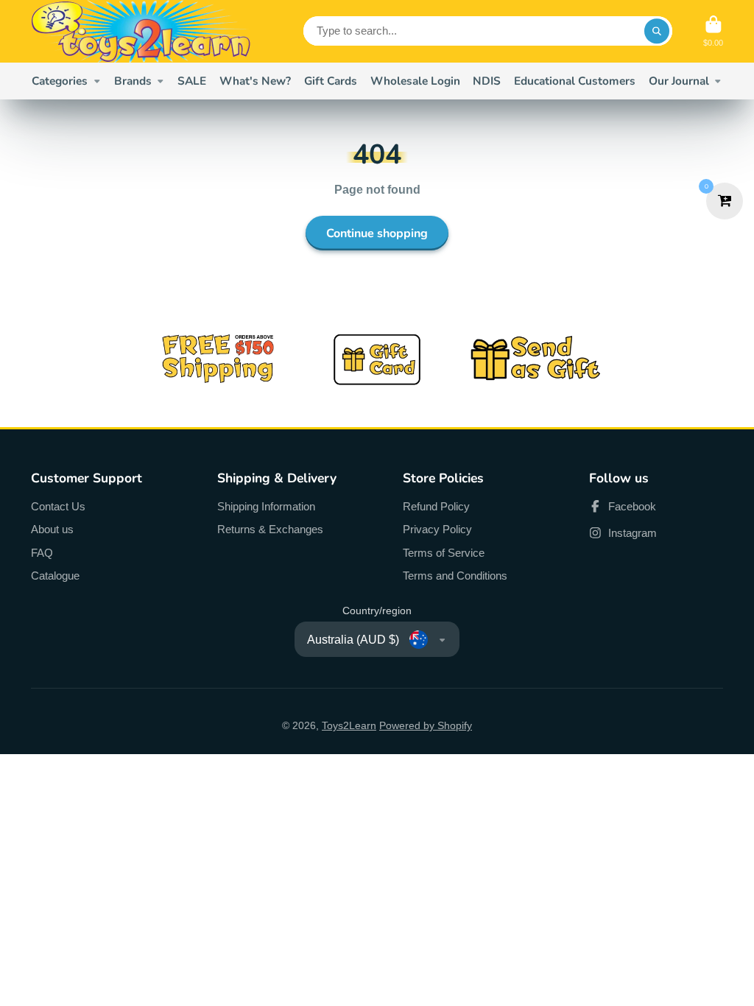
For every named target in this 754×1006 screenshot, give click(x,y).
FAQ (42, 552)
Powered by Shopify (425, 725)
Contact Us (58, 506)
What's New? (255, 80)
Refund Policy (436, 506)
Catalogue (55, 575)
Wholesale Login (415, 80)
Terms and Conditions (455, 575)
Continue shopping (377, 233)
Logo (141, 31)
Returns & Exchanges (270, 529)
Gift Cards (330, 80)
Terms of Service (444, 552)
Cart (713, 31)
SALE (191, 80)
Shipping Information (266, 506)
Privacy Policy (437, 529)
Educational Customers (574, 80)
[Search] (656, 30)
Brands (133, 80)
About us (52, 529)
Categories (60, 80)
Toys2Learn (349, 725)
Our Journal (679, 80)
